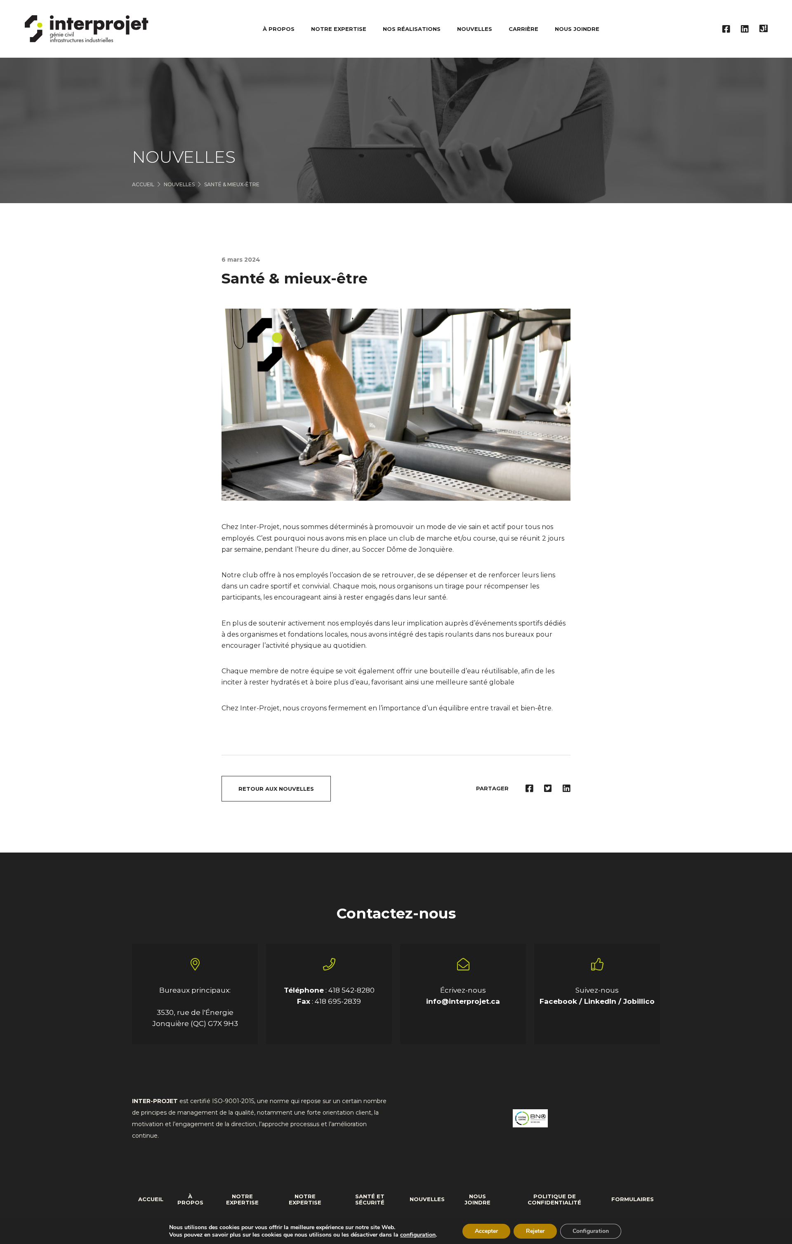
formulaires (632, 1199)
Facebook (559, 1001)
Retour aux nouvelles (276, 788)
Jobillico (639, 1001)
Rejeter (535, 1231)
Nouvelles (474, 29)
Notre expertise (242, 1199)
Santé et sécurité (369, 1199)
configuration (418, 1235)
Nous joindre (577, 29)
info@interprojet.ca (463, 1001)
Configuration (591, 1231)
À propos (190, 1199)
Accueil (143, 184)
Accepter (486, 1231)
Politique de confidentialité (554, 1199)
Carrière (523, 29)
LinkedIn (601, 1001)
